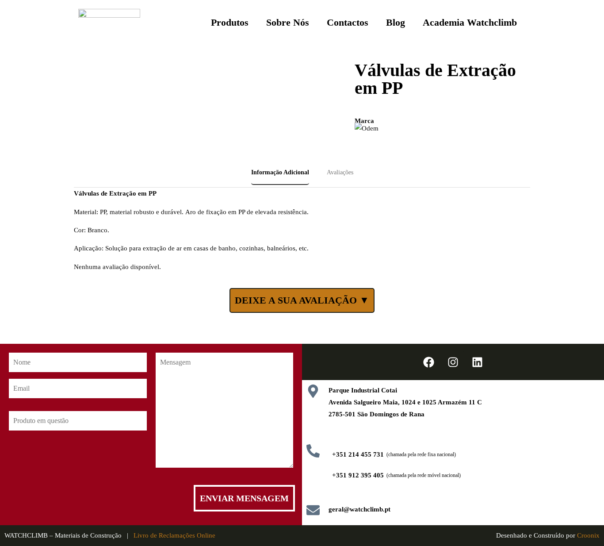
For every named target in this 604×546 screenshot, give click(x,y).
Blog (395, 22)
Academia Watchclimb (470, 22)
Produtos (229, 22)
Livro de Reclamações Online (174, 535)
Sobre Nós (287, 22)
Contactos (347, 22)
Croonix (588, 535)
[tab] (280, 173)
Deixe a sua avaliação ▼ (302, 300)
